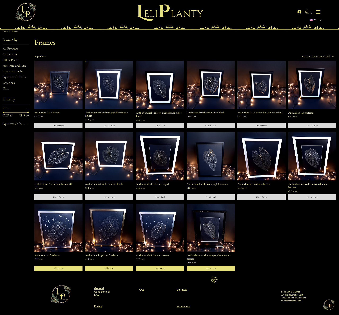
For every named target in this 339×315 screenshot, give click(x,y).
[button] (310, 11)
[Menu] (28, 13)
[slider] (3, 112)
